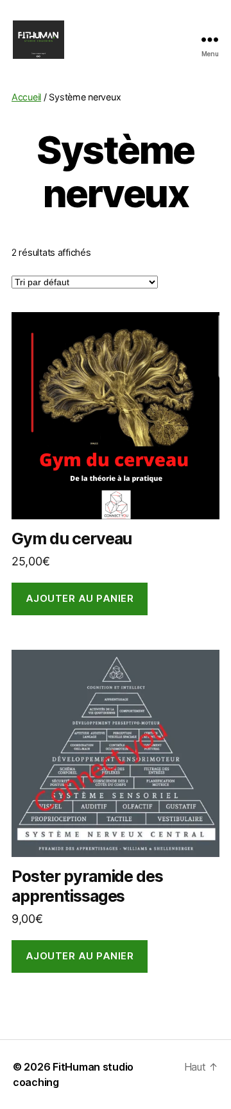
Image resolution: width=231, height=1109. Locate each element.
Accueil (26, 96)
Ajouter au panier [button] (80, 598)
